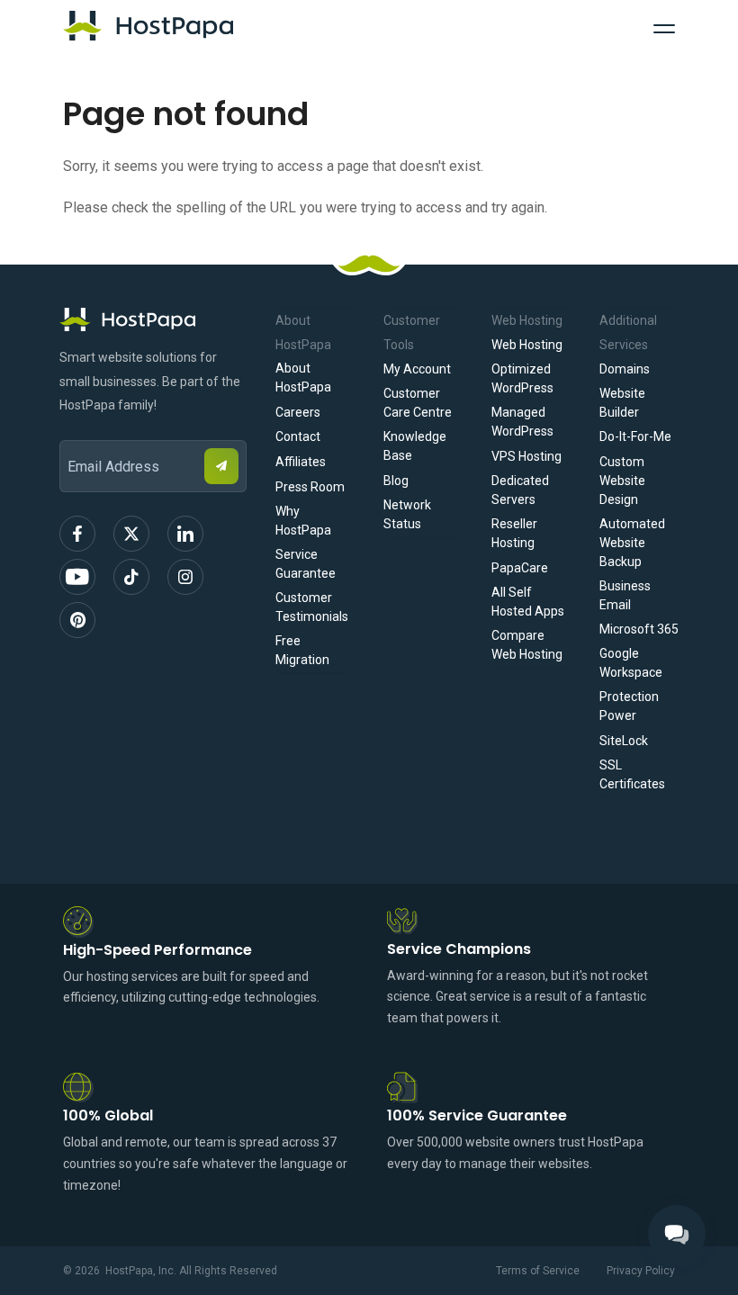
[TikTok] (131, 577)
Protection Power (629, 706)
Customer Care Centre (417, 402)
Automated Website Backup (632, 543)
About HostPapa (303, 377)
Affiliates (300, 461)
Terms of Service (538, 1270)
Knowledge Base (414, 446)
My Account (417, 369)
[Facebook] (77, 534)
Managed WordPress (522, 421)
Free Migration (302, 650)
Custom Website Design (622, 480)
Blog (396, 480)
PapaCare (519, 568)
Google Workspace (630, 662)
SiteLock (623, 740)
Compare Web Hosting (526, 644)
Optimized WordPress (522, 378)
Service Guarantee (305, 563)
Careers (297, 412)
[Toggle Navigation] (664, 26)
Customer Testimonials (311, 607)
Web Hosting (526, 344)
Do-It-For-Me (635, 436)
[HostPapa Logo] (153, 319)
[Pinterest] (77, 620)
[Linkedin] (185, 534)
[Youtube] (77, 577)
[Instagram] (185, 577)
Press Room (310, 487)
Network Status (407, 514)
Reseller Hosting (514, 533)
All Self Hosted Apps (527, 601)
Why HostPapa (303, 520)
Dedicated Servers (520, 490)
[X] (131, 534)
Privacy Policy (641, 1270)
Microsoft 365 (639, 629)
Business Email (625, 595)
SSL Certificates (632, 774)
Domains (624, 369)
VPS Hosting (526, 456)
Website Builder (622, 402)
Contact (297, 436)
